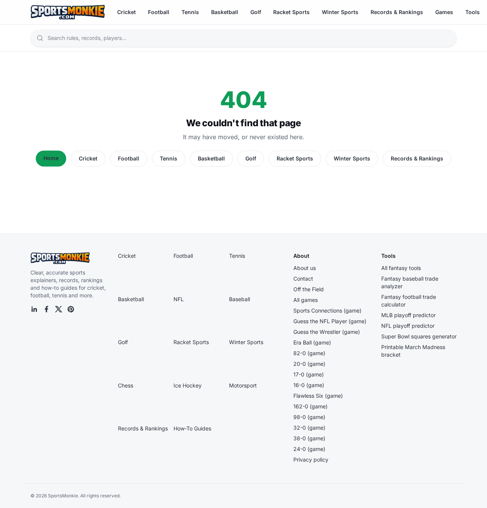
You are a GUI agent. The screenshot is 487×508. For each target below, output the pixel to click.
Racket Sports (291, 12)
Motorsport (243, 385)
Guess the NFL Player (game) (329, 321)
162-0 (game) (310, 406)
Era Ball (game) (312, 342)
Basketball (224, 12)
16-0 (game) (308, 385)
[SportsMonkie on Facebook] (46, 309)
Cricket (126, 12)
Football (158, 12)
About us (304, 268)
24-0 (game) (309, 449)
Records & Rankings (397, 12)
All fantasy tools (401, 268)
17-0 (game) (308, 374)
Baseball (239, 299)
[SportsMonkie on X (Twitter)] (58, 309)
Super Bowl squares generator (419, 336)
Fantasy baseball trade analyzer (409, 282)
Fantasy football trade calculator (408, 301)
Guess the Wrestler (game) (326, 332)
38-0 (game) (309, 438)
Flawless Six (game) (318, 395)
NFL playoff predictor (407, 325)
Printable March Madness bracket (413, 351)
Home (51, 158)
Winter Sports (340, 12)
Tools (472, 12)
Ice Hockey (187, 385)
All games (305, 300)
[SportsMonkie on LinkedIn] (34, 309)
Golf (255, 12)
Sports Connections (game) (327, 310)
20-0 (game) (309, 363)
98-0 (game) (309, 417)
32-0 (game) (309, 427)
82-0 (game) (309, 353)
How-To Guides (192, 428)
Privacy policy (310, 459)
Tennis (190, 12)
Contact (303, 278)
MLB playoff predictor (408, 315)
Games (444, 12)
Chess (125, 385)
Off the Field (308, 289)
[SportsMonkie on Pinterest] (71, 309)
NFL (178, 299)
